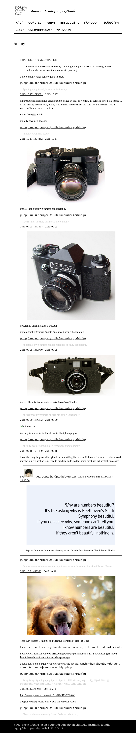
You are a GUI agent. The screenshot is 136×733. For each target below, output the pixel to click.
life (71, 680)
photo (52, 344)
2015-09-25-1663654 (31, 226)
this (34, 114)
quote (55, 89)
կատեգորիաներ (40, 30)
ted (55, 714)
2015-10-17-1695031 (31, 94)
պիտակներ (64, 30)
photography (30, 89)
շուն (86, 680)
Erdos (109, 566)
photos (63, 680)
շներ (94, 680)
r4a (63, 414)
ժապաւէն (35, 22)
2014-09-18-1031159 (31, 450)
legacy (27, 714)
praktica (61, 344)
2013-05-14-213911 (30, 689)
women (37, 133)
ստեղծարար (44, 683)
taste (44, 714)
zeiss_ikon (29, 221)
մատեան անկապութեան (53, 10)
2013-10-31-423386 (30, 571)
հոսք (20, 22)
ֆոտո (59, 683)
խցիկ (51, 22)
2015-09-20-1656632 (31, 419)
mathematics (83, 566)
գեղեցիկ (27, 683)
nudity (27, 133)
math (64, 566)
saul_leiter (44, 89)
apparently (81, 344)
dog (26, 680)
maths (72, 566)
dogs (32, 680)
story (76, 714)
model (68, 714)
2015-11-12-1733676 (31, 60)
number (36, 566)
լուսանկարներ (75, 683)
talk (61, 714)
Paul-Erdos (98, 566)
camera (50, 221)
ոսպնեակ (91, 22)
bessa (27, 414)
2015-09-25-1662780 (31, 349)
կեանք (104, 680)
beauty (63, 89)
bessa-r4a (55, 414)
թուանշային (69, 22)
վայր (20, 30)
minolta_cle (49, 445)
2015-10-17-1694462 (31, 138)
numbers (46, 566)
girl (50, 714)
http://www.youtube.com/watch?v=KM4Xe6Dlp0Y (47, 695)
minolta (61, 445)
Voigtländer (73, 414)
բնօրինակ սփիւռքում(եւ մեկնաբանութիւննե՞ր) (53, 83)
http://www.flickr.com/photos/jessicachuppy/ (43, 653)
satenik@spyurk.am (88, 476)
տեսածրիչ (111, 22)
